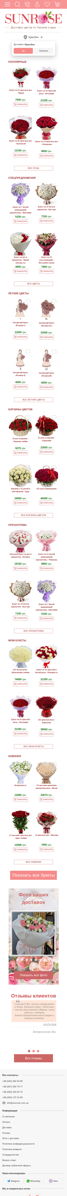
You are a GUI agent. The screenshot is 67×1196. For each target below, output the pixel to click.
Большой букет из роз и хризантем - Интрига (20, 555)
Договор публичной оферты (16, 1165)
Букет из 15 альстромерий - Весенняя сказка (46, 260)
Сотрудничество (10, 1154)
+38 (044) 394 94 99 (12, 1081)
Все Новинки (33, 862)
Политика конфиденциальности (18, 1143)
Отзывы (6, 1133)
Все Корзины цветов (33, 515)
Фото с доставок (10, 1138)
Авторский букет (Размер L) (20, 324)
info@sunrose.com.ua (18, 1103)
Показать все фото (33, 975)
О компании (8, 1116)
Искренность (20, 785)
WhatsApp (35, 1181)
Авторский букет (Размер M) (46, 374)
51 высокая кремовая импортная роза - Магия (46, 786)
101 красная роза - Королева (46, 721)
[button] (17, 4)
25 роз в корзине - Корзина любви (20, 440)
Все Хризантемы (34, 631)
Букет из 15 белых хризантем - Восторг (46, 208)
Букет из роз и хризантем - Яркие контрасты (20, 260)
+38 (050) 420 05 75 (12, 1092)
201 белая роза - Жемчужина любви (20, 671)
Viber (55, 1181)
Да (23, 50)
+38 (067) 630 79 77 (12, 1086)
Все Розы (33, 168)
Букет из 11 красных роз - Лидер (20, 91)
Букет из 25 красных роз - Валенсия (20, 142)
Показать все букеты (33, 875)
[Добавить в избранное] (28, 70)
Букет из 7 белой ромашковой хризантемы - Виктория (20, 210)
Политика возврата (12, 1149)
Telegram (15, 1181)
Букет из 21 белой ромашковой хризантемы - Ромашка (46, 557)
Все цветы (33, 283)
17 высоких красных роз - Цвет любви (20, 836)
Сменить (43, 50)
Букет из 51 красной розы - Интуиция (46, 92)
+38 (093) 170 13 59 (12, 1097)
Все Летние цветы (34, 399)
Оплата (6, 1122)
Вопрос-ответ (9, 1160)
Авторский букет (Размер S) (20, 373)
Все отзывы (33, 1058)
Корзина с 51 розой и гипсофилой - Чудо (20, 490)
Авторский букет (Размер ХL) (46, 324)
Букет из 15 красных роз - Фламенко (46, 142)
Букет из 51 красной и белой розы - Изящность (46, 671)
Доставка (7, 1127)
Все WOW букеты (34, 746)
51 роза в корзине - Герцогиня (46, 439)
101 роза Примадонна (46, 489)
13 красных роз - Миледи (46, 835)
